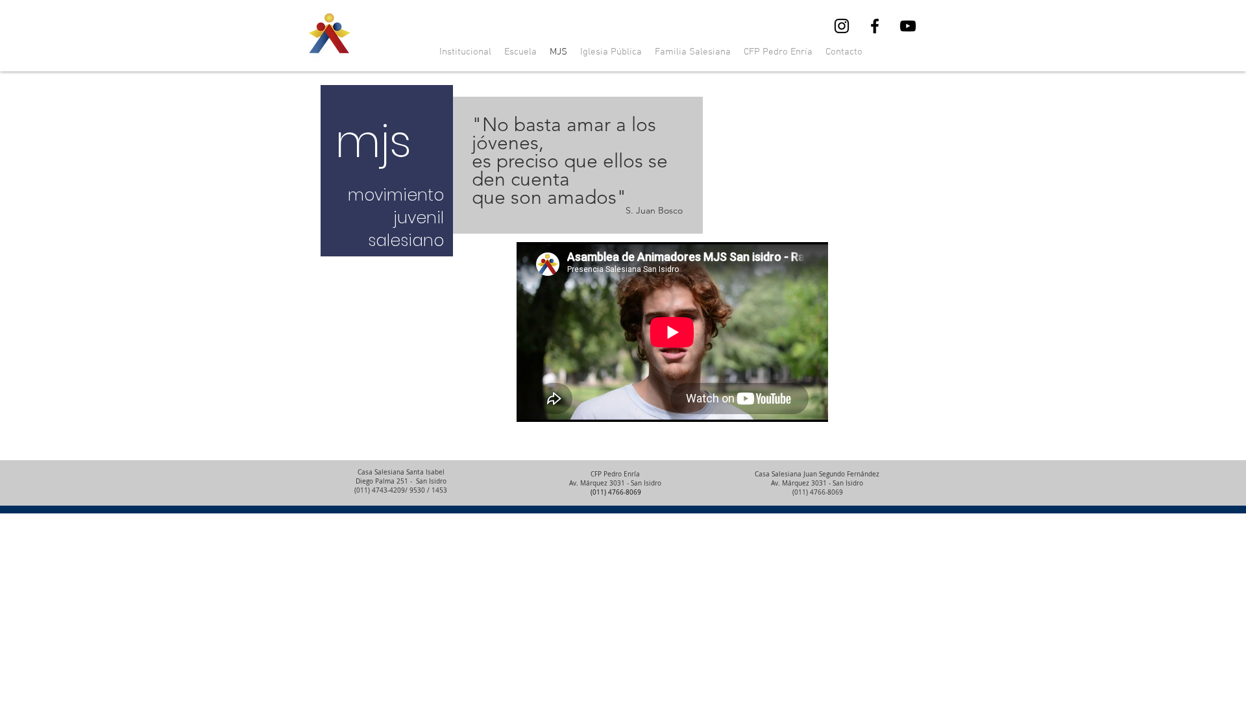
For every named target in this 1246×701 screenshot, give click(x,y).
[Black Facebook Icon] (875, 26)
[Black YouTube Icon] (908, 26)
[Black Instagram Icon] (841, 26)
